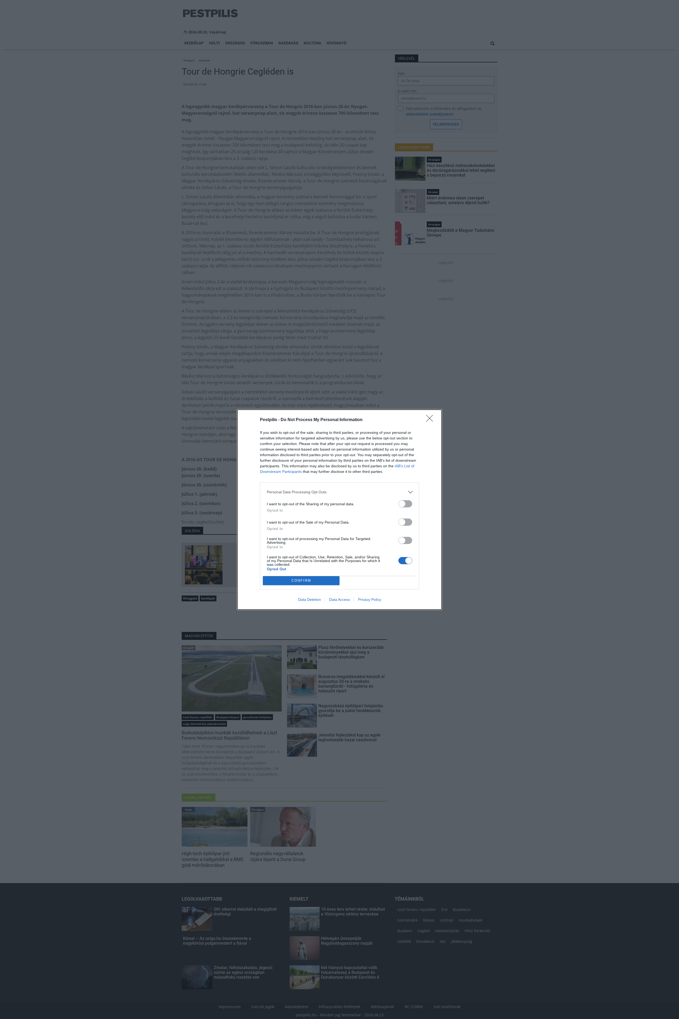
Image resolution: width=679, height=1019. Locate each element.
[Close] (431, 420)
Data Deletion (309, 599)
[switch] (405, 503)
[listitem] (339, 492)
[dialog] (339, 510)
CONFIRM (301, 581)
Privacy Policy (369, 599)
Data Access (339, 599)
